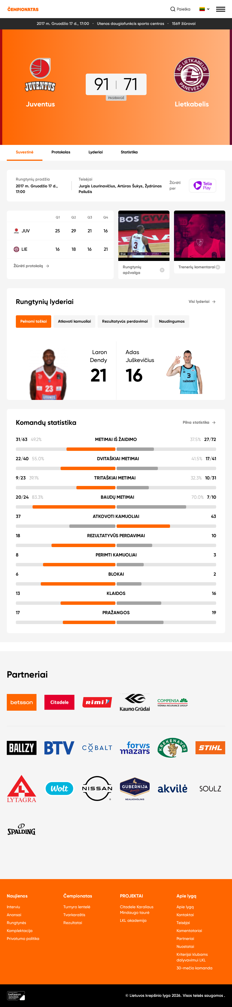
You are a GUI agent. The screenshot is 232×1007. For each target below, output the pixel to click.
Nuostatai (185, 946)
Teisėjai (183, 922)
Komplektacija (20, 930)
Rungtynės (16, 922)
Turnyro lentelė (76, 907)
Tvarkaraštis (74, 914)
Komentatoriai (189, 930)
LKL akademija (133, 920)
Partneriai (185, 938)
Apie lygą (185, 907)
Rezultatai (72, 922)
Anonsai (14, 914)
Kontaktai (185, 914)
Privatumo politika (23, 938)
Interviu (13, 907)
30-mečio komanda (194, 968)
